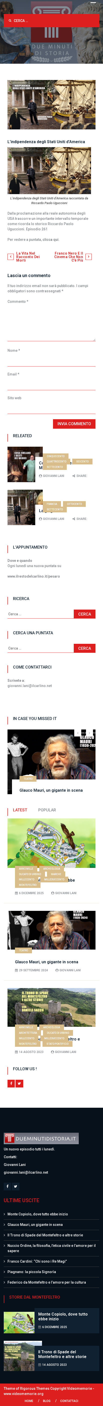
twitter (19, 1083)
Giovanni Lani (53, 476)
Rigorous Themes (35, 1389)
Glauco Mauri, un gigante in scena (51, 790)
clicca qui (50, 240)
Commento (18, 302)
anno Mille (26, 868)
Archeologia (51, 868)
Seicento (82, 461)
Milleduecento (54, 879)
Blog (46, 1401)
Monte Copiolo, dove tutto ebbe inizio (38, 1214)
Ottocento (74, 504)
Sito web (14, 398)
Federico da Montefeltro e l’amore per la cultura (47, 1282)
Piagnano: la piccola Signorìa (32, 1272)
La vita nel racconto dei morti (28, 256)
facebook (11, 1083)
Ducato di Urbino (30, 874)
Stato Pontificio (57, 1044)
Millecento (26, 879)
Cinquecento (55, 456)
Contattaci (69, 1401)
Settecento (55, 467)
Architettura (28, 1033)
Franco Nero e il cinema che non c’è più (68, 256)
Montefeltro (27, 885)
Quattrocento (56, 461)
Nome (14, 350)
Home (29, 1401)
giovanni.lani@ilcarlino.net (26, 1172)
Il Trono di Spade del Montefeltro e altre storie (45, 1235)
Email (13, 374)
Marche (56, 874)
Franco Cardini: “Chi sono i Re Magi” (37, 1261)
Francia (52, 504)
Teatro (28, 778)
